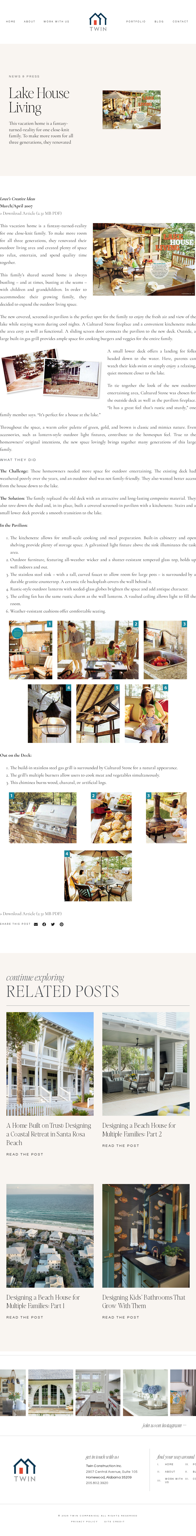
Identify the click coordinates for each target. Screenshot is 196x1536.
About (29, 22)
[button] (35, 924)
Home (11, 22)
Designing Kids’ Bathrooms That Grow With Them (143, 1301)
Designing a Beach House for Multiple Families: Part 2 (139, 1129)
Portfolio (136, 22)
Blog (159, 22)
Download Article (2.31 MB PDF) (32, 213)
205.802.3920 (97, 1483)
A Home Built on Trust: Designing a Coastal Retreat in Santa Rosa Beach (48, 1134)
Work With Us (57, 22)
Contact (181, 22)
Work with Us (170, 1481)
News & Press (24, 76)
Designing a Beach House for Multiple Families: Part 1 (43, 1301)
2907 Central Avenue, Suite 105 (112, 1472)
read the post (25, 1154)
